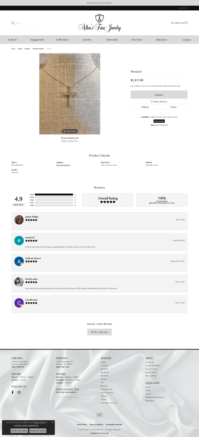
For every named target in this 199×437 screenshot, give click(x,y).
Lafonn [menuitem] (148, 394)
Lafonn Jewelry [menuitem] (107, 392)
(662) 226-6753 (70, 141)
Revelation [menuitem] (150, 400)
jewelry (20, 49)
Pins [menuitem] (102, 382)
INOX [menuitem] (148, 390)
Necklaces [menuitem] (105, 372)
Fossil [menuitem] (148, 387)
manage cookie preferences (26, 425)
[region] (69, 94)
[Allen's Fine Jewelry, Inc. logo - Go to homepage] (99, 22)
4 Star (32, 197)
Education (161, 39)
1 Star (32, 205)
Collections (62, 39)
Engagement (37, 39)
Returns (174, 107)
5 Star (32, 194)
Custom (12, 39)
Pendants (27, 49)
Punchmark (104, 433)
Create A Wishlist (153, 365)
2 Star (32, 202)
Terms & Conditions (96, 424)
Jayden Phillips (31, 216)
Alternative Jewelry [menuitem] (109, 403)
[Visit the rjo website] (99, 415)
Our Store (136, 39)
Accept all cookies (37, 431)
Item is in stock (159, 121)
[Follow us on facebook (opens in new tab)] (12, 392)
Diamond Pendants (38, 49)
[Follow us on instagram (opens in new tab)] (19, 392)
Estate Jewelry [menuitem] (107, 389)
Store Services (151, 369)
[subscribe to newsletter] (94, 396)
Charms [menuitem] (104, 379)
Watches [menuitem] (104, 386)
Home (13, 49)
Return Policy (151, 372)
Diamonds (112, 39)
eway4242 (30, 237)
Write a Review (99, 332)
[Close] (195, 3)
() (75, 194)
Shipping (144, 107)
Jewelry (87, 39)
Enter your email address (66, 392)
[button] (182, 8)
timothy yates (31, 278)
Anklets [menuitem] (104, 396)
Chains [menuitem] (104, 399)
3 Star (32, 200)
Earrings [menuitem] (104, 365)
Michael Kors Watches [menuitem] (155, 397)
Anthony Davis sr (33, 258)
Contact (186, 39)
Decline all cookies (19, 431)
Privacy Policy (151, 375)
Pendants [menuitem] (104, 369)
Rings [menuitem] (103, 362)
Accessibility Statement (114, 424)
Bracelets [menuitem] (105, 375)
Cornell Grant (31, 299)
